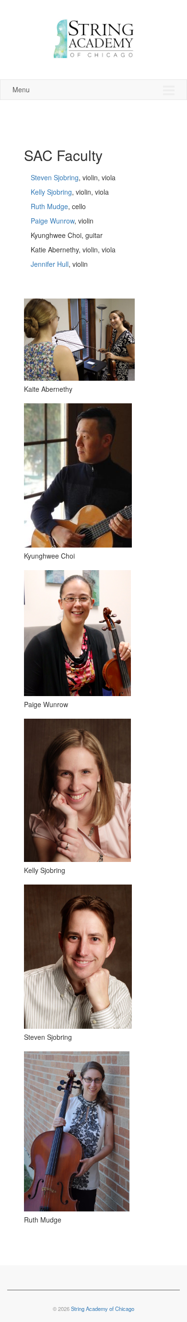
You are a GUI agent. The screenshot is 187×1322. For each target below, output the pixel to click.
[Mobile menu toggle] (168, 90)
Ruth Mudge (49, 206)
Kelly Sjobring (51, 192)
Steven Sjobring (55, 177)
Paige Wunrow (52, 220)
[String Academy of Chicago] (93, 37)
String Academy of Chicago (102, 1308)
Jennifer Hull (50, 264)
